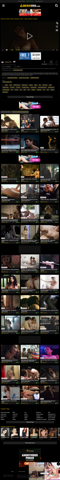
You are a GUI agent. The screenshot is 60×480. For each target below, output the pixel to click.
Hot (12, 89)
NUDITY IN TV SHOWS (24, 77)
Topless (30, 85)
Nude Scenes (51, 87)
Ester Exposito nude (18, 70)
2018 (11, 85)
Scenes (16, 89)
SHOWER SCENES (34, 77)
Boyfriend (39, 89)
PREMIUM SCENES (29, 1)
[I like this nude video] (2, 62)
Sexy (50, 85)
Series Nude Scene (42, 87)
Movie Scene (5, 87)
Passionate (5, 92)
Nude (6, 85)
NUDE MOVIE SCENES (12, 77)
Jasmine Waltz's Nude (39, 1)
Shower (33, 89)
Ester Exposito (6, 89)
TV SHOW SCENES (21, 1)
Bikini (36, 85)
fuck (29, 89)
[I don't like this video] (14, 62)
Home (12, 471)
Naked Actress (17, 85)
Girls (25, 89)
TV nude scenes (25, 87)
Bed (48, 89)
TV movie (12, 87)
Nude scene (24, 85)
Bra (40, 85)
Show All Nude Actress (30, 442)
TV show (18, 87)
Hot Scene (45, 85)
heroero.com (10, 475)
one (21, 89)
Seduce (52, 89)
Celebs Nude (33, 87)
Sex (44, 89)
